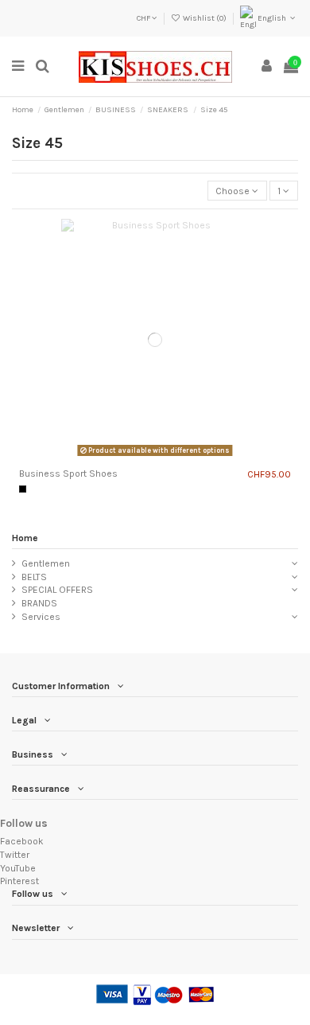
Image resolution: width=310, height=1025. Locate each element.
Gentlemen (45, 563)
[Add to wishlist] (155, 456)
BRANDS (39, 603)
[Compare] (136, 456)
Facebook (22, 841)
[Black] (23, 489)
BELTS (34, 577)
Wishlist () (204, 18)
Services (40, 616)
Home (25, 538)
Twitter (14, 854)
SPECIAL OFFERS (57, 589)
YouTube (18, 868)
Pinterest (19, 881)
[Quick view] (174, 456)
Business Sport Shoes (68, 473)
